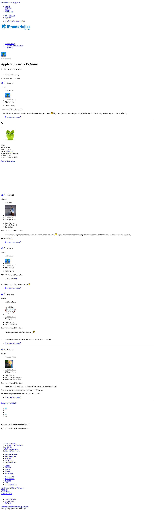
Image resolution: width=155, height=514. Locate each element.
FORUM (8, 8)
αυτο (10, 238)
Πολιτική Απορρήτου (12, 449)
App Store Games (11, 454)
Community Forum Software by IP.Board (14, 507)
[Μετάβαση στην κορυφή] (1, 496)
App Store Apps (10, 456)
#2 (2, 195)
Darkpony (20, 488)
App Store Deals (10, 462)
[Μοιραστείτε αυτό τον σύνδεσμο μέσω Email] (6, 414)
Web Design (5, 488)
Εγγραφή (8, 17)
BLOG (7, 6)
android (10, 151)
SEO (12, 488)
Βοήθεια (8, 503)
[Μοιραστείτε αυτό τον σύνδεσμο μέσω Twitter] (6, 409)
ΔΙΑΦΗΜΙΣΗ (5, 492)
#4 (2, 294)
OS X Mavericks (10, 484)
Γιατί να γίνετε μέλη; (8, 161)
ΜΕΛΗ (7, 10)
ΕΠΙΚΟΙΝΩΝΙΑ (6, 494)
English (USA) (10, 501)
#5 (2, 349)
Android (8, 467)
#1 (2, 83)
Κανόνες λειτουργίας (12, 451)
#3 (2, 248)
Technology (9, 473)
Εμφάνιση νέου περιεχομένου (15, 21)
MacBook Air (9, 477)
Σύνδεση (12, 16)
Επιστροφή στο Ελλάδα (9, 403)
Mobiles (7, 471)
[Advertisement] (77, 177)
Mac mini (8, 481)
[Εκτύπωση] (6, 417)
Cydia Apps (9, 460)
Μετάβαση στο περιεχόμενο (10, 2)
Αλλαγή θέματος (10, 499)
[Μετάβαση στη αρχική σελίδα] (15, 31)
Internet (7, 469)
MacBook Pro (9, 479)
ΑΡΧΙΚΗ (4, 490)
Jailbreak (8, 458)
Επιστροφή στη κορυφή (13, 117)
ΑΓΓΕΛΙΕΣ (9, 12)
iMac (6, 482)
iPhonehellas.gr (10, 443)
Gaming (7, 466)
